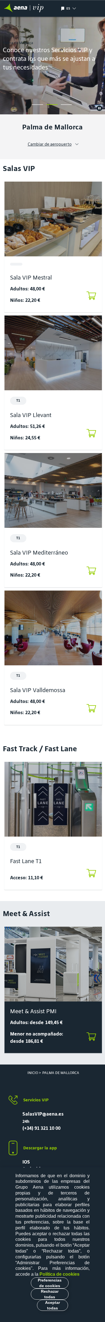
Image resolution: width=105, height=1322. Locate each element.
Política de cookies (59, 1274)
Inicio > (34, 1072)
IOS (26, 1162)
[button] (79, 8)
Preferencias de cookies (50, 1283)
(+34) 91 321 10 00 (41, 1128)
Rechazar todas (50, 1294)
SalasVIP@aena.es (43, 1114)
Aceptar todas (52, 1305)
